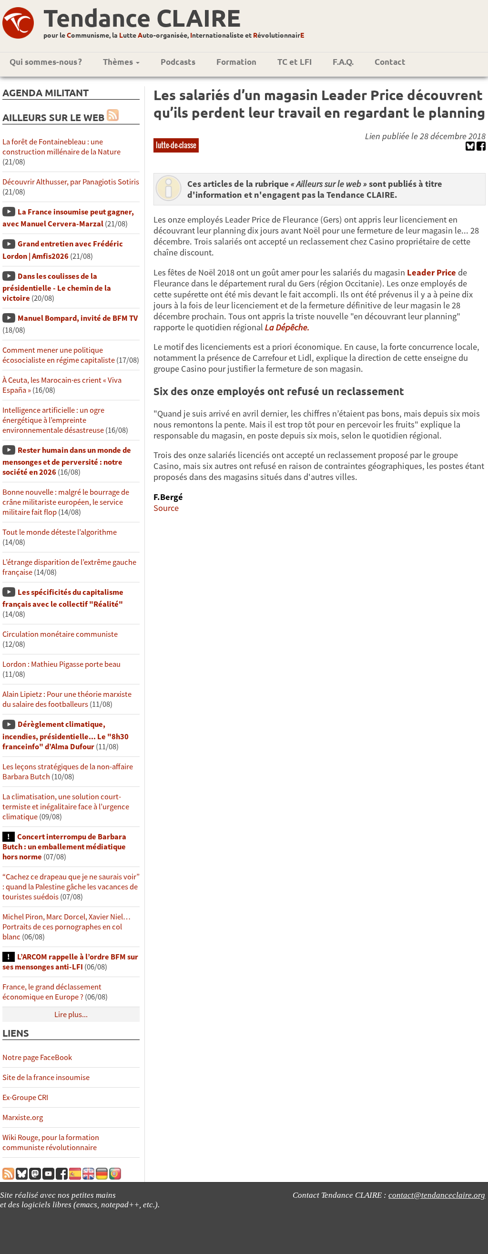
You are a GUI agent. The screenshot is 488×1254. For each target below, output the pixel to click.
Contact (390, 62)
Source (166, 507)
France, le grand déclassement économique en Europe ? (52, 992)
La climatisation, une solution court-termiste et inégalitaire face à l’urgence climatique (65, 807)
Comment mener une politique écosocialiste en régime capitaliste (58, 355)
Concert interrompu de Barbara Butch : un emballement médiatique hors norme (64, 847)
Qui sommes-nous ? (46, 62)
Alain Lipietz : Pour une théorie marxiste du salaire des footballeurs (67, 699)
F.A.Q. (343, 62)
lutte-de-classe (176, 145)
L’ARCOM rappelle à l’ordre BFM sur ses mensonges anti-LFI (70, 962)
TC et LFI (294, 62)
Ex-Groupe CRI (25, 1097)
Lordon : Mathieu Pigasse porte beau (61, 664)
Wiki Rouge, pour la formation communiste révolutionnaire (50, 1142)
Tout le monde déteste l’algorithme (59, 532)
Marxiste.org (22, 1117)
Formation (236, 62)
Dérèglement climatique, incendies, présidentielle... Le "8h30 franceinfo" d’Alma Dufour (65, 735)
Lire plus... (71, 1014)
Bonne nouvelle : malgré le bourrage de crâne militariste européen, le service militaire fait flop (65, 502)
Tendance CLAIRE (142, 17)
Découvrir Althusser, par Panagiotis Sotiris (70, 182)
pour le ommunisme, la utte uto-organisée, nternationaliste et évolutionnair (173, 35)
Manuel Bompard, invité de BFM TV (78, 318)
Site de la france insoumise (46, 1077)
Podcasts (178, 62)
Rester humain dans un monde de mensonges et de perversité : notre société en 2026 (66, 461)
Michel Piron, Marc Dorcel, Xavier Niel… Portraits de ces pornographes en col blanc (66, 927)
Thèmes (119, 62)
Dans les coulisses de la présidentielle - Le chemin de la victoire (56, 287)
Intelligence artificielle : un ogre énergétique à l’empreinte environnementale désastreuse (53, 420)
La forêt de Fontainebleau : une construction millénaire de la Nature (61, 147)
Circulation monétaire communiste (60, 634)
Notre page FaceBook (37, 1057)
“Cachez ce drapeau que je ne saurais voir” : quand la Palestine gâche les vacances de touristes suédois (71, 887)
